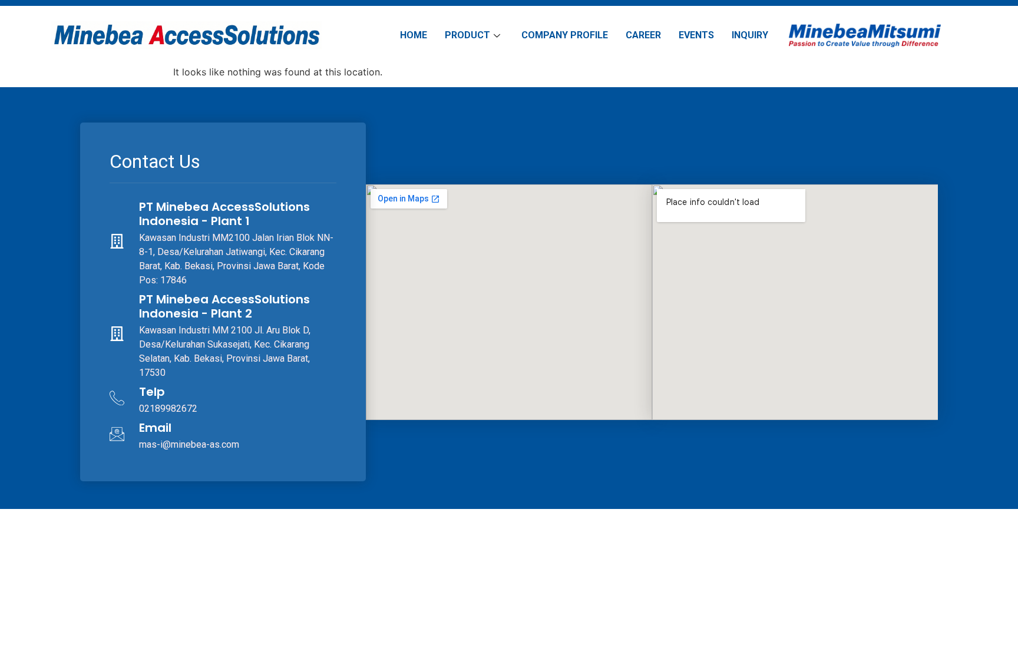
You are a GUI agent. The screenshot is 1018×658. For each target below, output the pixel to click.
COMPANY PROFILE (564, 35)
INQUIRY (750, 35)
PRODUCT (467, 35)
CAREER (643, 35)
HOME (413, 35)
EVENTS (696, 35)
